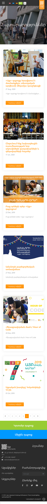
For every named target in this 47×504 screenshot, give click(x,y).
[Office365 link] (10, 3)
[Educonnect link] (17, 3)
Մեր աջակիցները (7, 473)
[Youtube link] (37, 485)
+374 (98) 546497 (9, 457)
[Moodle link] (13, 3)
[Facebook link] (22, 485)
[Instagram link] (27, 485)
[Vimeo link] (42, 485)
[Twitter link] (32, 485)
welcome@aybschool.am (10, 460)
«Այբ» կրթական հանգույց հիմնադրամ (16, 495)
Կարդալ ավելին (14, 103)
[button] (21, 3)
